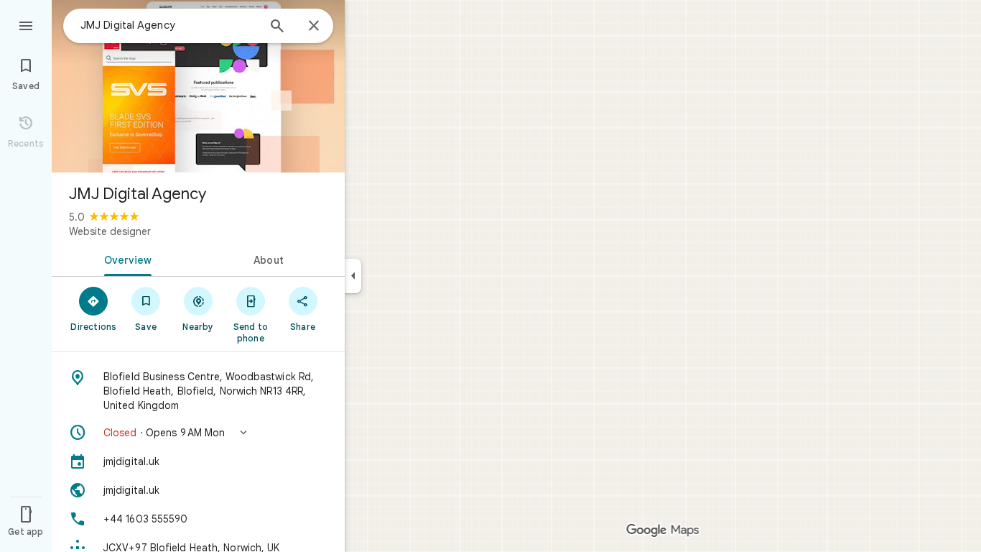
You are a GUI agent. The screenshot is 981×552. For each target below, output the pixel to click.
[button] (198, 432)
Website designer (110, 231)
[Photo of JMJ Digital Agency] (198, 86)
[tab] (125, 259)
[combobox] (168, 25)
